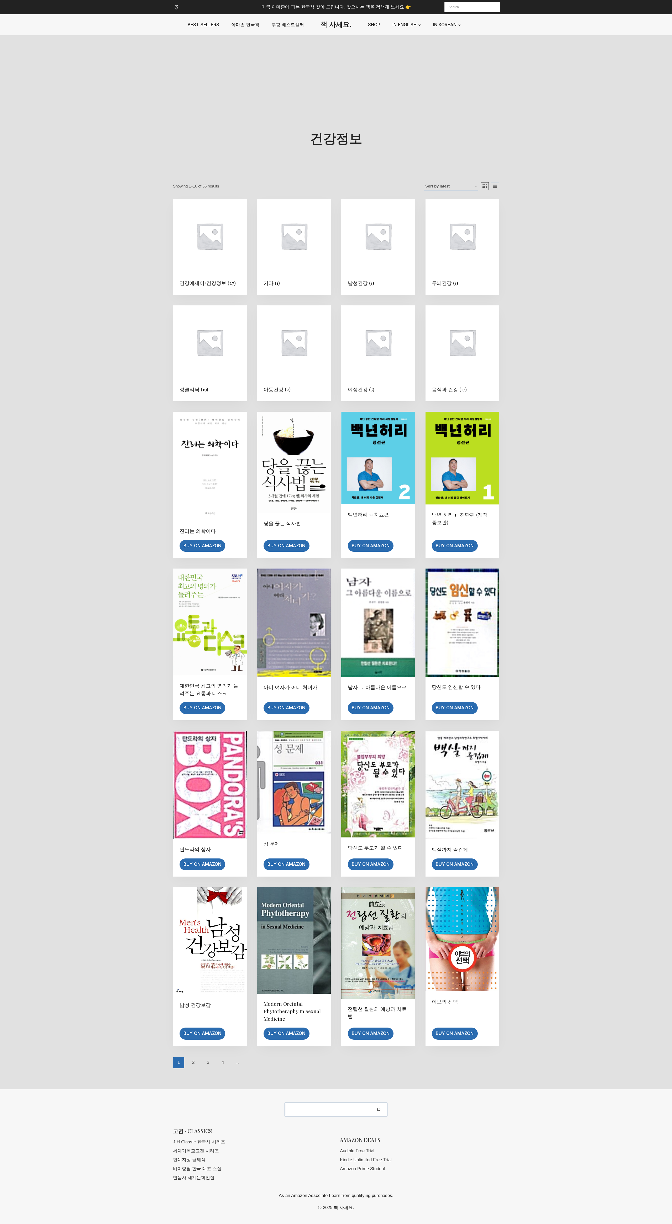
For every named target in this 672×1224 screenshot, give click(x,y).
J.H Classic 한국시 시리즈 (199, 1141)
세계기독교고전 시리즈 (196, 1150)
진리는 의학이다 (198, 530)
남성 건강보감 (195, 1004)
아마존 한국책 (245, 24)
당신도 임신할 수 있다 (456, 686)
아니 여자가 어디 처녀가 (290, 687)
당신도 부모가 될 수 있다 (375, 847)
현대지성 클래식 (189, 1159)
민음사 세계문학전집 (193, 1177)
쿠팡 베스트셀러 (287, 24)
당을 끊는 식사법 (282, 523)
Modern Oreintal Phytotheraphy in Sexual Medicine (292, 1011)
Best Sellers (203, 24)
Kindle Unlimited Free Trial (366, 1159)
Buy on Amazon (202, 545)
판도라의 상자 (195, 849)
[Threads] (176, 7)
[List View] (495, 186)
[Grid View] (485, 186)
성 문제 (272, 843)
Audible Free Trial (357, 1150)
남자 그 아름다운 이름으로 (377, 687)
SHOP (374, 24)
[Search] (378, 1109)
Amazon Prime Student (362, 1168)
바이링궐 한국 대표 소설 (197, 1168)
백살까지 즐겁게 (450, 849)
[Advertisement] (336, 74)
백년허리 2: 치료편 (368, 514)
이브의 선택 (445, 1001)
